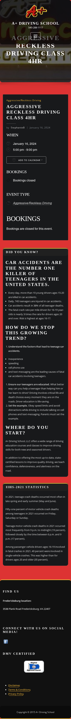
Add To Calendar (29, 160)
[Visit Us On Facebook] (6, 641)
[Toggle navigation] (35, 36)
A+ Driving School (35, 23)
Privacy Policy (16, 693)
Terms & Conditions (19, 689)
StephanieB (15, 127)
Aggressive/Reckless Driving (23, 100)
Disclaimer (14, 685)
